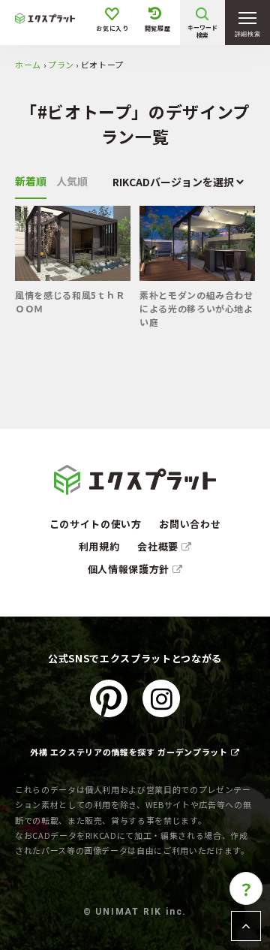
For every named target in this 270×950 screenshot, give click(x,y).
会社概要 (159, 546)
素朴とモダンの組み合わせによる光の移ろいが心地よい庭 (197, 308)
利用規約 (99, 546)
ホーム (28, 65)
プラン (61, 65)
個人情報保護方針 (130, 569)
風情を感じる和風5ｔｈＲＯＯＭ (70, 301)
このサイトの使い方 (96, 524)
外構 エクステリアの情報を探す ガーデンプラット (129, 752)
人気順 (72, 180)
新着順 (30, 180)
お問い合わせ (189, 524)
